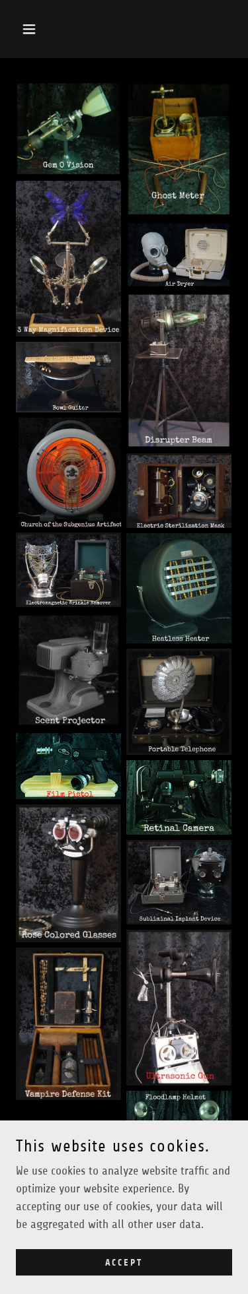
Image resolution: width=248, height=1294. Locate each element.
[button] (32, 29)
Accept (124, 1262)
